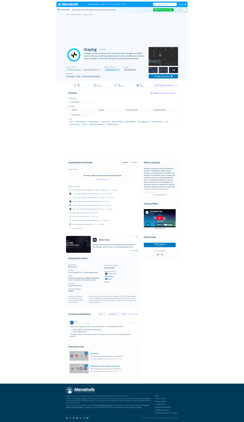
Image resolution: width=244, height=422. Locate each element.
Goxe (93, 224)
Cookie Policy (160, 404)
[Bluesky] (77, 418)
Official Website (160, 245)
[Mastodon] (74, 418)
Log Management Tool (112, 70)
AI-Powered (87, 205)
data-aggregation (143, 122)
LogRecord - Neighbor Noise (101, 190)
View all (106, 282)
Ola (79, 398)
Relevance (113, 314)
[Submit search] (154, 4)
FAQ (156, 396)
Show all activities (77, 228)
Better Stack (100, 209)
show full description (160, 195)
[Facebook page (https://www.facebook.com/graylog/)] (158, 254)
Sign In (181, 4)
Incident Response (80, 122)
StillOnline (98, 201)
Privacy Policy (160, 401)
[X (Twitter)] (70, 418)
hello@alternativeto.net (105, 405)
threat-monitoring (117, 122)
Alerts (71, 122)
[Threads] (81, 418)
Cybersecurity (105, 122)
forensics (84, 124)
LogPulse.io (97, 193)
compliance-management (97, 124)
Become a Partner (162, 410)
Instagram (80, 407)
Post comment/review (131, 314)
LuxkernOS (102, 197)
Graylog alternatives (162, 76)
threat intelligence (130, 122)
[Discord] (67, 418)
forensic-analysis (94, 122)
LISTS (123, 4)
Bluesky (68, 407)
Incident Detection (112, 124)
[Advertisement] (122, 30)
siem (166, 122)
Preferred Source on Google (166, 413)
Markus (85, 398)
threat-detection (74, 124)
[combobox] (165, 4)
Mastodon (146, 405)
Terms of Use (160, 398)
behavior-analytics (157, 122)
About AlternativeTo (163, 407)
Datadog (110, 276)
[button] (103, 49)
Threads (73, 407)
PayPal (139, 407)
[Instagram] (84, 418)
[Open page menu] (185, 4)
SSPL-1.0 (96, 70)
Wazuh (110, 279)
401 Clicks (97, 220)
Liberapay (132, 407)
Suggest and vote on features (164, 93)
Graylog (83, 190)
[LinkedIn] (87, 418)
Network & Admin (109, 268)
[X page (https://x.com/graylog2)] (162, 254)
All (101, 314)
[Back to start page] (70, 4)
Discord (119, 405)
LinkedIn (88, 407)
